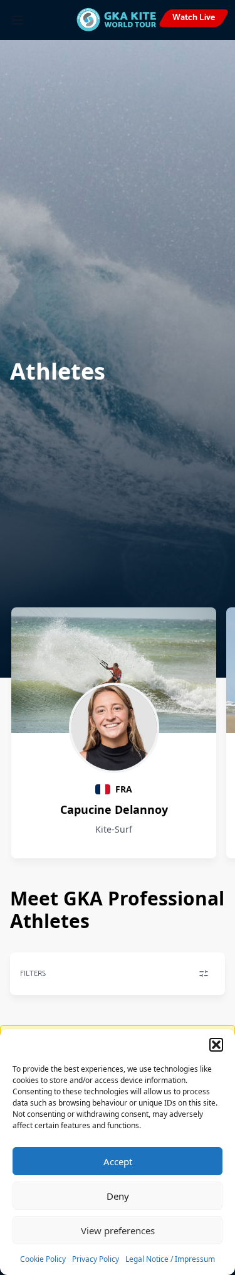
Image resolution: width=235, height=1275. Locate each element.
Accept (117, 1161)
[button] (216, 1044)
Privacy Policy (95, 1259)
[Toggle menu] (17, 20)
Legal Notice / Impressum (170, 1259)
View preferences (118, 1230)
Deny (118, 1196)
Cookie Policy (43, 1259)
